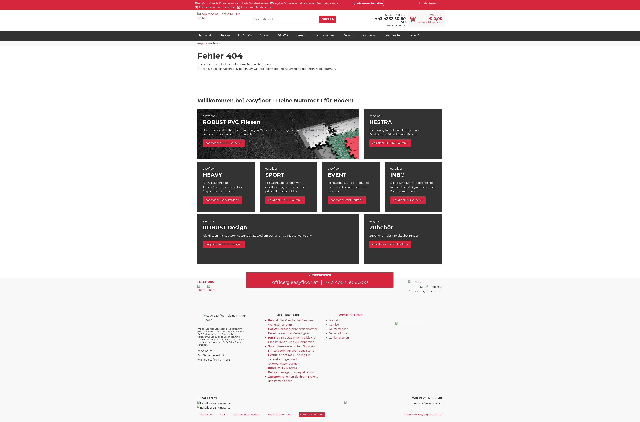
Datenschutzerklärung (246, 414)
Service (334, 324)
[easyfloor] (223, 16)
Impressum (206, 414)
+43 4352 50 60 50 (346, 282)
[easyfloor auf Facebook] (202, 289)
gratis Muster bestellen (368, 3)
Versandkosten (339, 333)
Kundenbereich (428, 3)
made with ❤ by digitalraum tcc (423, 414)
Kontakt (334, 320)
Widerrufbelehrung (280, 414)
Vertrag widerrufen (312, 414)
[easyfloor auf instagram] (212, 289)
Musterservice (338, 329)
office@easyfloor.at (295, 282)
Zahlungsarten (339, 337)
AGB (222, 414)
